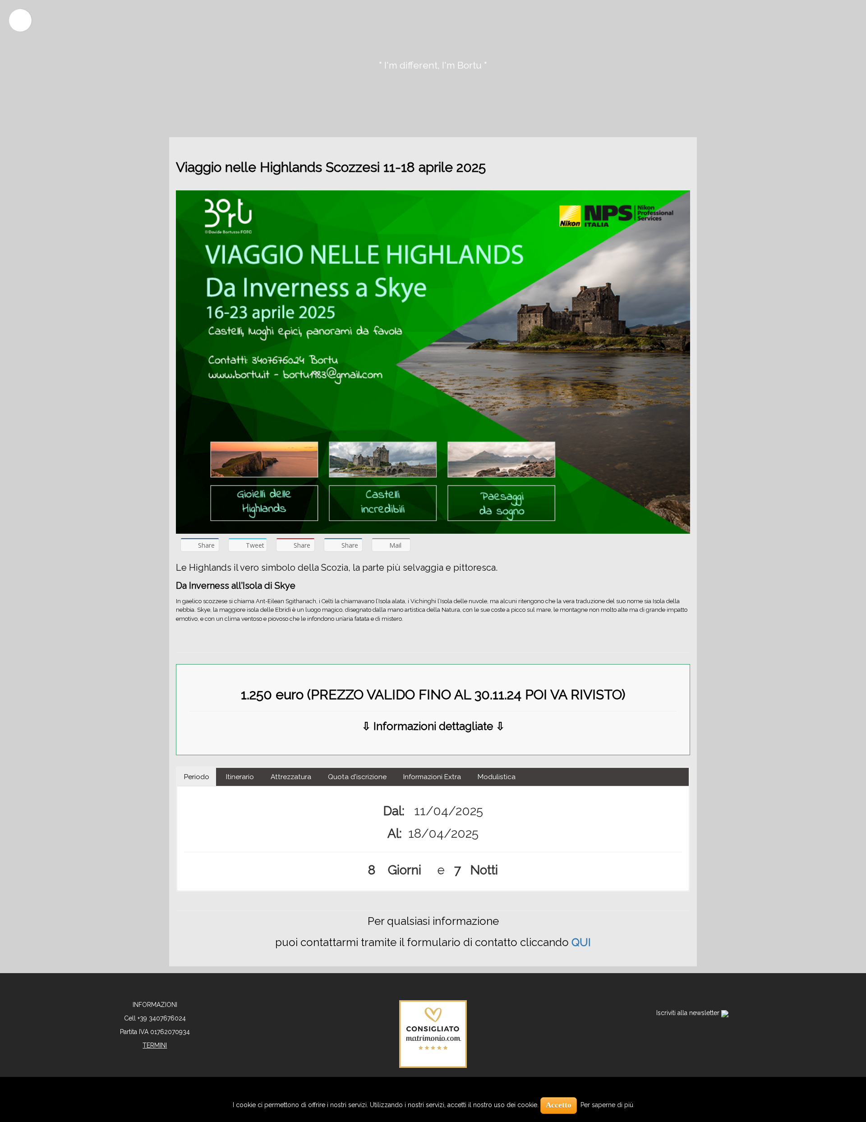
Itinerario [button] (240, 777)
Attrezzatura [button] (291, 777)
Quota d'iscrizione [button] (357, 777)
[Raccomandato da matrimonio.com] (433, 1033)
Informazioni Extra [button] (432, 777)
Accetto (558, 1105)
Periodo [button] (196, 777)
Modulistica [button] (497, 777)
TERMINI (155, 1045)
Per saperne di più (606, 1104)
